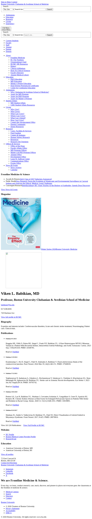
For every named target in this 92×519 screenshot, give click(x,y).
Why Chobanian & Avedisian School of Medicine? (30, 92)
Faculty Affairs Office (19, 148)
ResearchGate (11, 439)
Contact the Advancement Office (23, 122)
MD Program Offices (19, 150)
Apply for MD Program (20, 94)
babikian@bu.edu (7, 305)
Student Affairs (11, 101)
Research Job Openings (19, 142)
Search (8, 494)
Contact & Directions (9, 463)
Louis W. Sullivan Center (20, 159)
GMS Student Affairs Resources (23, 105)
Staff (7, 45)
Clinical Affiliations (18, 68)
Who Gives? (15, 112)
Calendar (14, 170)
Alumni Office (16, 155)
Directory (9, 496)
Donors (8, 51)
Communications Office (20, 161)
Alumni (9, 47)
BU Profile (10, 435)
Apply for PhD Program (20, 96)
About (8, 55)
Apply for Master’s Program (21, 99)
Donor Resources (17, 127)
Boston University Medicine (66, 249)
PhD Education (16, 79)
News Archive (16, 168)
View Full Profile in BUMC (33, 425)
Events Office (16, 163)
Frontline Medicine (18, 58)
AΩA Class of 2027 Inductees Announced (36, 179)
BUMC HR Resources (19, 64)
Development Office (18, 157)
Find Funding (16, 133)
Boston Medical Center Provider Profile (21, 437)
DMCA (9, 513)
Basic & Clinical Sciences (20, 71)
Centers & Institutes (18, 135)
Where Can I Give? (18, 116)
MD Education (16, 81)
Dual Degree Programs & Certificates (25, 86)
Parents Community (18, 124)
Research (9, 19)
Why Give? (15, 109)
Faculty (8, 43)
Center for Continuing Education (23, 88)
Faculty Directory (17, 73)
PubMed (15, 352)
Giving (8, 21)
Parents (8, 49)
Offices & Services (13, 144)
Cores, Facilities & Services (21, 131)
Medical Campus (12, 492)
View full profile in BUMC (11, 317)
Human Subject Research (20, 137)
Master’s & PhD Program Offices (23, 152)
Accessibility (10, 511)
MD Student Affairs (18, 103)
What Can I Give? (17, 114)
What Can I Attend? (18, 118)
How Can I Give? (17, 120)
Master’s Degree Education (21, 83)
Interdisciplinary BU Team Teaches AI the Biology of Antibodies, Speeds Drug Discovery (56, 185)
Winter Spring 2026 (48, 249)
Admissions (10, 15)
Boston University (8, 502)
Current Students (12, 41)
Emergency (10, 24)
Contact (9, 498)
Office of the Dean (18, 146)
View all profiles (7, 454)
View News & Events (9, 190)
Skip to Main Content (9, 2)
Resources (14, 140)
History (13, 66)
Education (9, 17)
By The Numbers (17, 60)
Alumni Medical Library (20, 75)
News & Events (12, 165)
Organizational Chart (18, 62)
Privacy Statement (12, 509)
